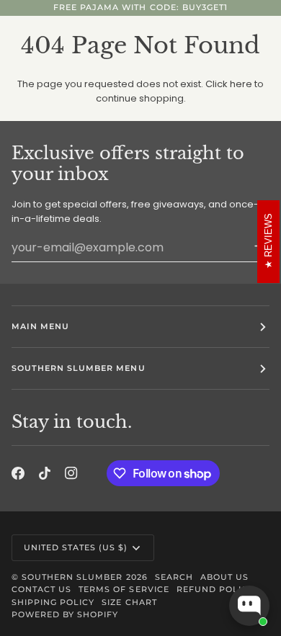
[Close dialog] (237, 105)
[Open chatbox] (249, 606)
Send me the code (141, 524)
